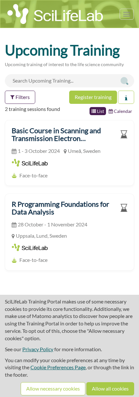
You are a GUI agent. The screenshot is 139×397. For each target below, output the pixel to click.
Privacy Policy (37, 349)
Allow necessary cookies (53, 388)
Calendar (122, 111)
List (100, 111)
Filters (22, 97)
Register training (93, 97)
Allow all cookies (110, 388)
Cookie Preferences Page (58, 367)
